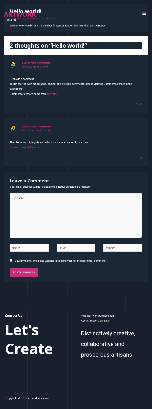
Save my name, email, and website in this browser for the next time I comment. (60, 260)
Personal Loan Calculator (24, 147)
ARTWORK (20, 14)
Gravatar (52, 93)
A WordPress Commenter (36, 63)
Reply (139, 103)
